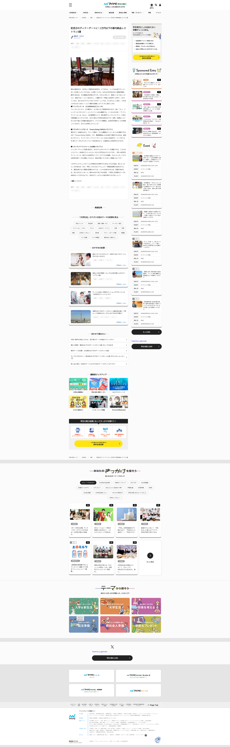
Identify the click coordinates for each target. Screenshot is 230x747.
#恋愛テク (101, 260)
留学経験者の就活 (100, 713)
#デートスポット (105, 317)
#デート (114, 317)
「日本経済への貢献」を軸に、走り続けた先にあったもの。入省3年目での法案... (152, 96)
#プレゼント (97, 487)
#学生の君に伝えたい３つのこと (137, 492)
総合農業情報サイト (132, 722)
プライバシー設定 (121, 705)
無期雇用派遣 (151, 730)
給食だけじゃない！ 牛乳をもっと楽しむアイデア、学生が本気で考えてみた (149, 530)
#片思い (101, 298)
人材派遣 (91, 728)
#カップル (109, 260)
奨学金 (97, 232)
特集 (149, 12)
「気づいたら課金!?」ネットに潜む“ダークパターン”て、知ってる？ (152, 84)
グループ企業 (116, 741)
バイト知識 (84, 237)
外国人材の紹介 (110, 732)
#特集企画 (130, 487)
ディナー (108, 43)
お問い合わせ (91, 705)
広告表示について (97, 705)
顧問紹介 (102, 730)
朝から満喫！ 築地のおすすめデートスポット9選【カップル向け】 (92, 345)
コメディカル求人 (125, 730)
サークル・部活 (116, 223)
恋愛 (91, 17)
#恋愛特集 (141, 487)
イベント (158, 12)
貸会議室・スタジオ (120, 734)
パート (90, 715)
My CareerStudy (108, 724)
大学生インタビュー (85, 232)
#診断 (150, 487)
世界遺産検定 (123, 722)
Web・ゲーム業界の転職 (100, 728)
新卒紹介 (119, 728)
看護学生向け (109, 713)
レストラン (116, 43)
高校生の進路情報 (93, 718)
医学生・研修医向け (118, 713)
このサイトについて (73, 705)
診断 (123, 228)
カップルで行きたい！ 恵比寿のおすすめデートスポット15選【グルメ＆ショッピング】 (98, 357)
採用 (111, 741)
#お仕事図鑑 (144, 482)
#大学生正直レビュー (102, 492)
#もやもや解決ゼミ (117, 492)
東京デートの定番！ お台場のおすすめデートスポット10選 (90, 350)
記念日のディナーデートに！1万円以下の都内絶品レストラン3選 (112, 17)
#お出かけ (96, 317)
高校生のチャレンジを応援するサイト (120, 720)
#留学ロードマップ (120, 482)
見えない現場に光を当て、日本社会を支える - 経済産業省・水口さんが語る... (152, 133)
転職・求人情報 (127, 713)
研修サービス (92, 734)
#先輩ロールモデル (83, 487)
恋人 (102, 43)
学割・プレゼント (137, 12)
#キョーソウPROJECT (88, 482)
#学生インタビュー (115, 497)
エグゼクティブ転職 (136, 728)
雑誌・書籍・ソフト (104, 722)
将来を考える (98, 12)
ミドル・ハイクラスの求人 (145, 713)
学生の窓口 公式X (146, 346)
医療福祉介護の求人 (146, 715)
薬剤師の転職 (109, 730)
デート (122, 43)
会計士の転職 (146, 728)
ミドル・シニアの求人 (99, 715)
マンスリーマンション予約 (152, 724)
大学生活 (85, 12)
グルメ (92, 228)
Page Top (154, 705)
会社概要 (91, 741)
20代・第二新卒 (111, 728)
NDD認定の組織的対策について (138, 705)
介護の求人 (91, 732)
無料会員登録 (98, 443)
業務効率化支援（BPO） (102, 734)
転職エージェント (126, 728)
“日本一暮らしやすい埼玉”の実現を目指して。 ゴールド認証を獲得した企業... (152, 108)
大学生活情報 (148, 720)
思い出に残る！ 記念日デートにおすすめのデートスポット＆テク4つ (93, 364)
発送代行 (112, 734)
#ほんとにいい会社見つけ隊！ (114, 487)
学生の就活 (91, 713)
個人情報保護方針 (124, 741)
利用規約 (79, 705)
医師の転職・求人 (135, 730)
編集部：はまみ (79, 36)
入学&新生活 (72, 12)
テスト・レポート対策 (110, 232)
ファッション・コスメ (79, 228)
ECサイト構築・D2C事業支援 (96, 724)
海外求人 (135, 713)
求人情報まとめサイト (94, 720)
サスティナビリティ (104, 741)
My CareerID (116, 724)
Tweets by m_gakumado (139, 341)
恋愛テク (89, 43)
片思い (83, 43)
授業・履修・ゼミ (103, 223)
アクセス (96, 741)
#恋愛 (95, 260)
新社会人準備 (122, 12)
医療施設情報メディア (126, 724)
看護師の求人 (116, 730)
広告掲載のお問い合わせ (113, 705)
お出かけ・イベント (104, 228)
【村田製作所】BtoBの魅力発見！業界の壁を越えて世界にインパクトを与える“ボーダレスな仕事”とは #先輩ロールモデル (152, 305)
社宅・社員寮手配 (130, 734)
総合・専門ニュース (105, 720)
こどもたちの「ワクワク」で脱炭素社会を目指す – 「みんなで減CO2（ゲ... (152, 121)
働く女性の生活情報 (93, 722)
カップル (96, 43)
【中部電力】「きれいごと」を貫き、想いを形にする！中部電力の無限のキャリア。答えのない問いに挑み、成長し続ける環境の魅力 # (152, 186)
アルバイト (154, 713)
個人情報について (84, 705)
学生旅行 (90, 223)
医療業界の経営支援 (100, 732)
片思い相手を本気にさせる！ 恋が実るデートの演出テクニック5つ (92, 339)
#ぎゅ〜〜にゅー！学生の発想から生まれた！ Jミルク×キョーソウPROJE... (102, 530)
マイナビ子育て (142, 722)
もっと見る (146, 332)
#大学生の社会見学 (104, 482)
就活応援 (111, 12)
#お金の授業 (87, 492)
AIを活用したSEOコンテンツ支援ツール (98, 725)
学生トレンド (79, 223)
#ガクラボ (133, 482)
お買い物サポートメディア (138, 724)
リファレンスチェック (141, 734)
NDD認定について (129, 705)
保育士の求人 (144, 730)
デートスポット (75, 47)
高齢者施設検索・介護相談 (115, 725)
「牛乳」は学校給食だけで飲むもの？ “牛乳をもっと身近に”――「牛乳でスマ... (127, 530)
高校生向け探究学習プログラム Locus (107, 718)
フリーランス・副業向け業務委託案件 (131, 715)
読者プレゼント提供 (104, 705)
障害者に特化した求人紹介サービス (114, 715)
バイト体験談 (95, 237)
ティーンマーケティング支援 (136, 720)
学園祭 (123, 232)
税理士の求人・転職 (93, 730)
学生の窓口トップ (73, 17)
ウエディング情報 (115, 722)
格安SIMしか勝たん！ (110, 237)
